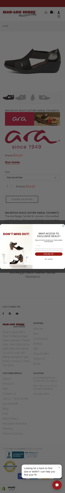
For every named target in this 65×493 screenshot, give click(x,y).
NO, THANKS (49, 259)
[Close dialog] (63, 226)
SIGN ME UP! (49, 254)
